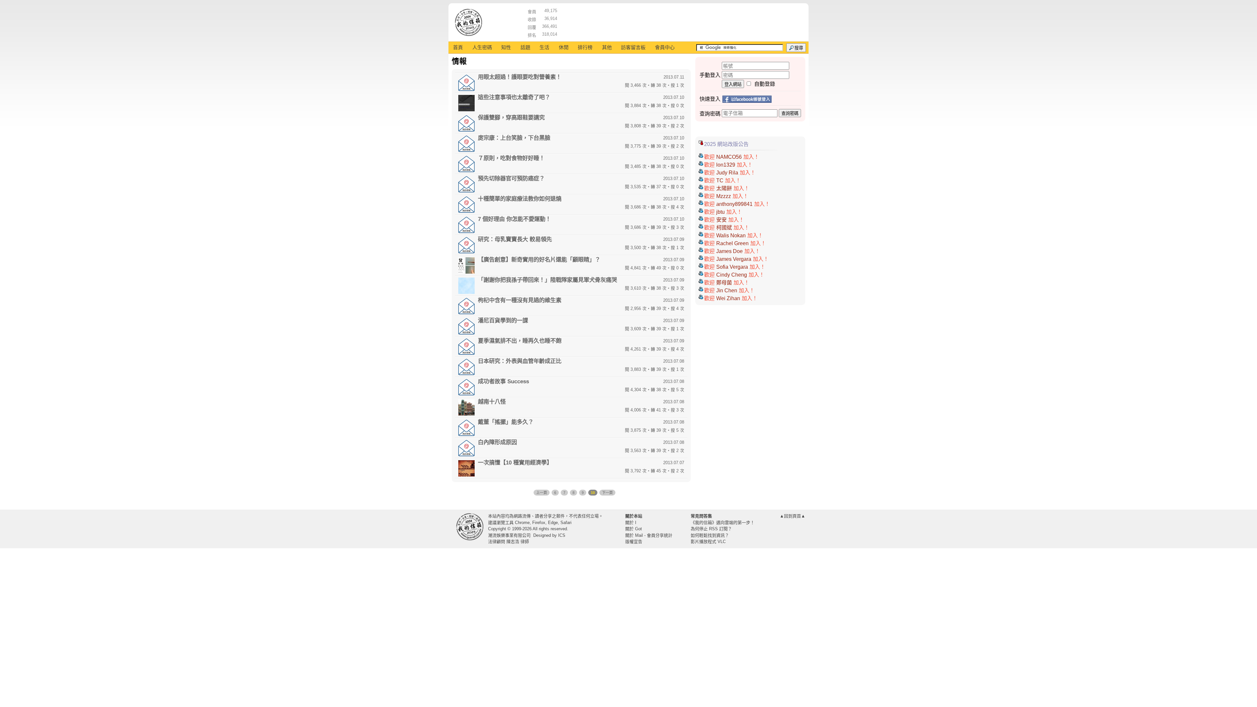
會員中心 (665, 47)
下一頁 (607, 493)
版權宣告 (633, 541)
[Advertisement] (681, 21)
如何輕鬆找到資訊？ (710, 535)
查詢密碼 (789, 113)
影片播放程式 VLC (708, 541)
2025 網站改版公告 (726, 144)
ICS (561, 535)
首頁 (458, 47)
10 (593, 493)
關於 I (630, 522)
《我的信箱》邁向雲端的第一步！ (723, 522)
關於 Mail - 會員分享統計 (648, 535)
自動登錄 (764, 84)
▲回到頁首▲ (792, 516)
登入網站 (732, 84)
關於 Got (633, 528)
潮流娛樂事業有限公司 (509, 535)
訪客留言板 (633, 47)
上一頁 (541, 493)
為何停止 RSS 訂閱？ (711, 528)
